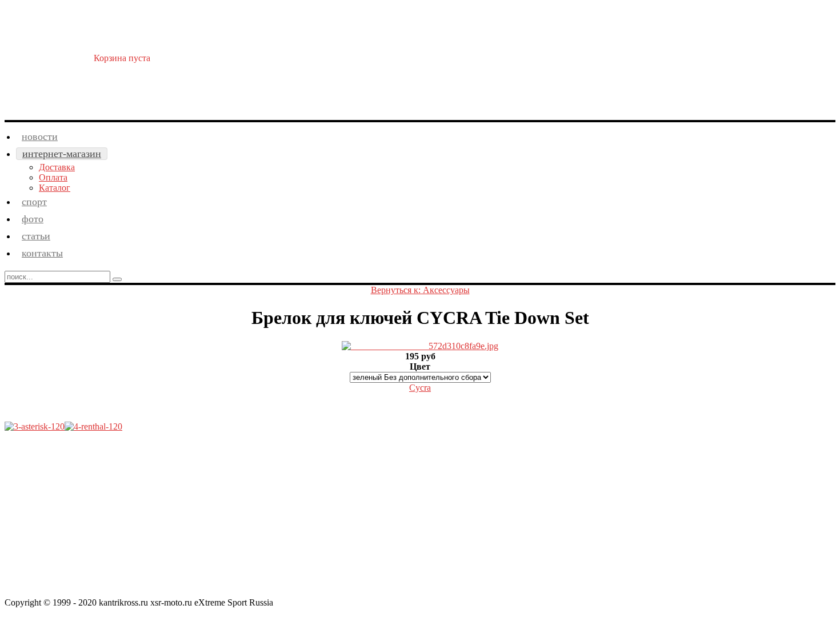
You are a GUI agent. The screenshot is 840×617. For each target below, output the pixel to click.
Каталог (54, 188)
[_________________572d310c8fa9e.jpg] (420, 346)
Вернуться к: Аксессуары (420, 290)
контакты (42, 253)
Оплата (53, 177)
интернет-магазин (61, 153)
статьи (36, 236)
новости (40, 136)
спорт (34, 201)
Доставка (57, 167)
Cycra (420, 387)
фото (32, 219)
